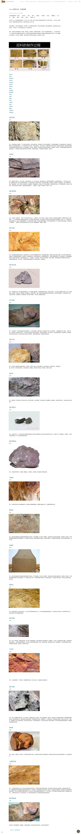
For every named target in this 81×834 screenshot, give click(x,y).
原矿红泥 (10, 86)
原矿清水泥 (11, 82)
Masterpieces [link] (70, 1)
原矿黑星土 (11, 90)
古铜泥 (10, 94)
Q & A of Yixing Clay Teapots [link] (30, 1)
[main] (35, 21)
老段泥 (10, 100)
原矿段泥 (10, 74)
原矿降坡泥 (11, 78)
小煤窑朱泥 (11, 110)
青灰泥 (10, 88)
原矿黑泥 (10, 102)
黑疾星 (10, 108)
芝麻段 (10, 98)
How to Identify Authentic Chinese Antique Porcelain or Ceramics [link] (59, 1)
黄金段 (10, 96)
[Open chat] (78, 831)
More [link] (75, 1)
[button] (79, 1)
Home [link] (21, 1)
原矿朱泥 (10, 80)
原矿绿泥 (10, 106)
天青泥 (10, 76)
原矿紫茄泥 (11, 92)
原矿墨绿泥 (11, 112)
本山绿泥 (10, 84)
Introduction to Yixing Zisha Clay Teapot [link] (44, 1)
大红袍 (10, 104)
